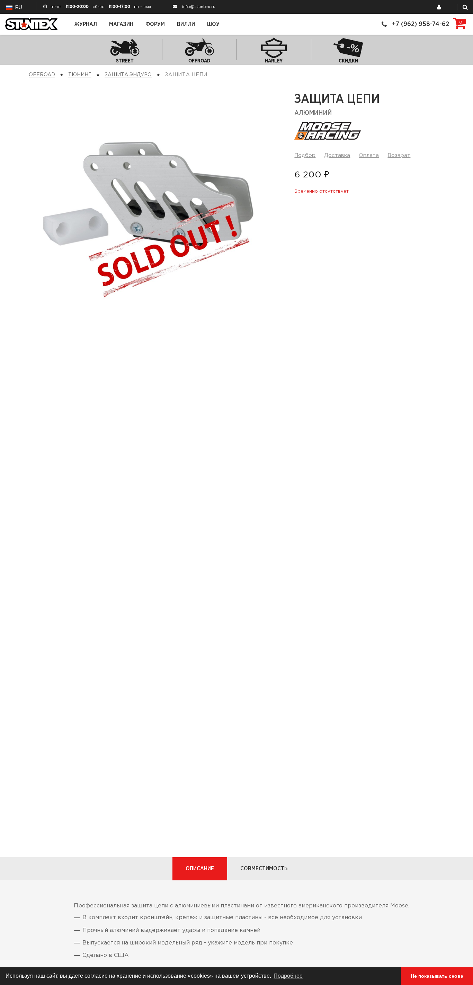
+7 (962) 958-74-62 (420, 24)
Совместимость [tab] (263, 868)
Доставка (337, 155)
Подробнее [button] (288, 976)
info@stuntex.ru (198, 7)
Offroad (42, 75)
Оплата (369, 155)
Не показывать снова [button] (437, 976)
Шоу (213, 24)
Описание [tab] (200, 868)
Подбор (304, 155)
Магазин (121, 24)
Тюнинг (79, 75)
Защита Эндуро (128, 75)
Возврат (398, 155)
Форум (155, 24)
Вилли (186, 24)
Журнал (85, 24)
